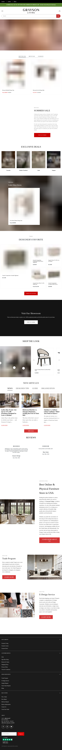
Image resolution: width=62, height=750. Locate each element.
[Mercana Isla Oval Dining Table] (46, 74)
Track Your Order (5, 709)
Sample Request (5, 683)
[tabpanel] (31, 412)
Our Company (5, 639)
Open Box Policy (5, 659)
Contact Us (4, 706)
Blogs (3, 688)
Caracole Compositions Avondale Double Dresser (53, 284)
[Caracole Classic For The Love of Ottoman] (54, 251)
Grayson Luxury (5, 645)
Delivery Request (5, 701)
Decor (15, 1)
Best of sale (32, 56)
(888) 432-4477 (7, 718)
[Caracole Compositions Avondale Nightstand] (16, 259)
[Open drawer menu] (2, 11)
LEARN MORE (9, 577)
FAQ (3, 657)
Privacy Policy (5, 667)
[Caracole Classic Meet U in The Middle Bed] (38, 274)
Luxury (3, 1)
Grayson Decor (5, 648)
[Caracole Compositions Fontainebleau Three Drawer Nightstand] (38, 251)
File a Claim (4, 696)
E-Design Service (5, 680)
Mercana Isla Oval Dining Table (38, 90)
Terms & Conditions (6, 669)
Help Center (4, 692)
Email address (6, 733)
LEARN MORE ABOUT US (49, 540)
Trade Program (5, 678)
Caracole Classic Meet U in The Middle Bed (38, 284)
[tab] (10, 388)
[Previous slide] (34, 360)
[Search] (58, 16)
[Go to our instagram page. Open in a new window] (7, 726)
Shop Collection (31, 293)
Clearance (40, 56)
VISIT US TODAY (31, 322)
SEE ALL (31, 431)
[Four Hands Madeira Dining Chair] (24, 203)
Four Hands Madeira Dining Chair (16, 220)
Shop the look (22, 56)
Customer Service (6, 653)
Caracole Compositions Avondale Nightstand (10, 275)
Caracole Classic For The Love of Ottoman (53, 261)
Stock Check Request (6, 685)
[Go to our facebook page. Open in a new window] (3, 726)
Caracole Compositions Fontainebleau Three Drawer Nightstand (38, 261)
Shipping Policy (5, 664)
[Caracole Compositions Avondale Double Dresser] (54, 274)
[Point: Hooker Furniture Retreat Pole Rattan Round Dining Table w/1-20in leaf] (23, 368)
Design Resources (6, 674)
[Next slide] (59, 360)
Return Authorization (6, 704)
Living (9, 1)
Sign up (20, 733)
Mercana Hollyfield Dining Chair (8, 90)
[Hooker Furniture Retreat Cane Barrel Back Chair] (43, 358)
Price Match (4, 699)
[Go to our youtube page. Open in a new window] (11, 726)
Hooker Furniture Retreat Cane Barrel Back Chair (42, 370)
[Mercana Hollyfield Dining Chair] (16, 74)
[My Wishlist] (56, 11)
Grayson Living (5, 643)
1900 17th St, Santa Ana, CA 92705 (8, 722)
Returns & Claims (5, 662)
